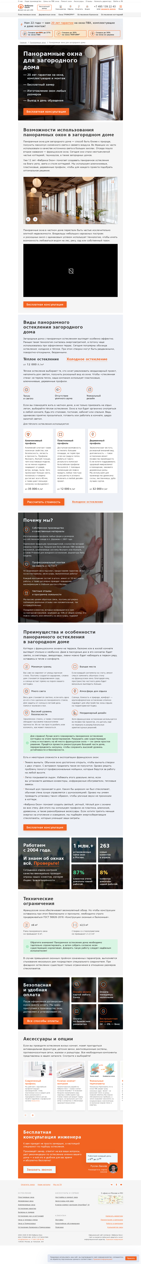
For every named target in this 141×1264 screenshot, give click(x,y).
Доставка (59, 1220)
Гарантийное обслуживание (67, 1223)
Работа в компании (114, 1223)
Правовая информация (114, 1239)
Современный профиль (33, 1082)
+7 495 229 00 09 (37, 1239)
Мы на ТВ (57, 1184)
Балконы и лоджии (26, 1212)
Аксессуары (79, 1)
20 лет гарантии (62, 22)
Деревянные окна (47, 14)
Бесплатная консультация (46, 111)
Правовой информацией (102, 1259)
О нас (20, 1)
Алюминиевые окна (26, 1205)
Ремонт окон (66, 1)
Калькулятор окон (115, 1227)
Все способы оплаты (43, 1021)
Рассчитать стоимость (43, 502)
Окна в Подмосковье (27, 1223)
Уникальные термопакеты (97, 1082)
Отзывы (89, 1)
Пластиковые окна (27, 14)
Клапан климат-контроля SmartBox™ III (72, 1205)
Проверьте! (46, 863)
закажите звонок (108, 9)
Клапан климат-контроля (66, 1082)
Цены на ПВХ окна (51, 1)
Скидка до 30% (105, 33)
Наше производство (33, 1)
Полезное (59, 1227)
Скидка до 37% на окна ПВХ (39, 33)
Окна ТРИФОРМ (66, 14)
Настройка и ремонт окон (66, 1197)
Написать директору (102, 1)
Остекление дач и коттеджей (31, 1216)
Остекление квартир (27, 1208)
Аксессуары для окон (64, 1201)
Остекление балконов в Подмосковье (34, 1227)
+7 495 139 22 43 (105, 6)
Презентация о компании (112, 1220)
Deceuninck (35, 1101)
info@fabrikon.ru (24, 1239)
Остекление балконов (87, 14)
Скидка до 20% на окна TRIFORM (71, 33)
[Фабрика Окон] (25, 7)
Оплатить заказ (28, 1184)
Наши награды (44, 1184)
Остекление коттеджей (112, 14)
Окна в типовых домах (28, 1220)
